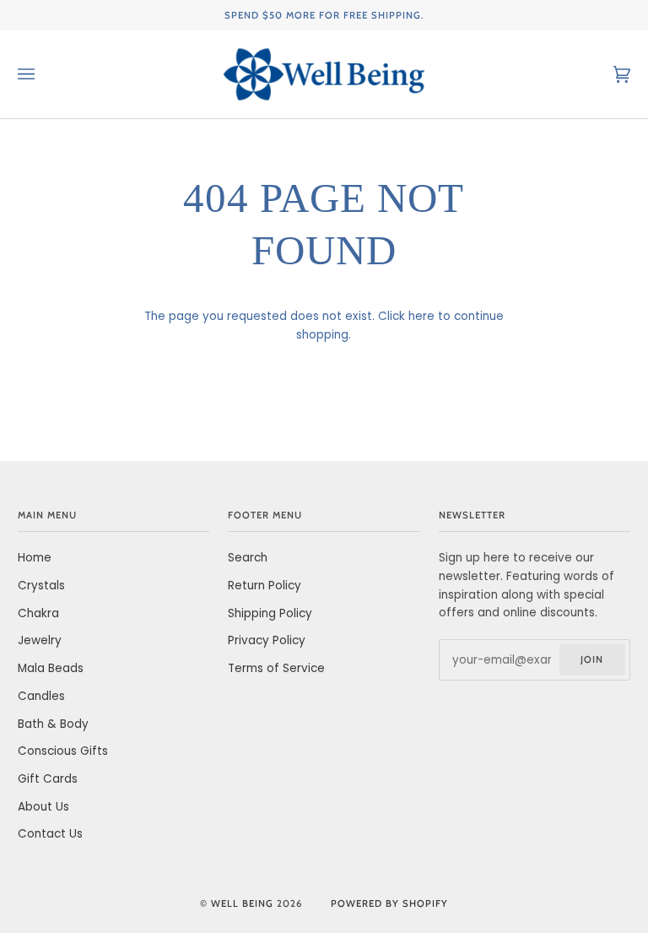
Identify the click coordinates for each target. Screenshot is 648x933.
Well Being (242, 903)
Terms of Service (276, 668)
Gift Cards (48, 779)
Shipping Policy (270, 613)
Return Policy (264, 586)
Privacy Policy (266, 640)
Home (34, 558)
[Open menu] (43, 74)
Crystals (41, 586)
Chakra (38, 613)
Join (591, 659)
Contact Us (50, 834)
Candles (41, 696)
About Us (43, 807)
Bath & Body (53, 724)
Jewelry (40, 640)
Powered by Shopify (389, 903)
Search (247, 558)
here (421, 316)
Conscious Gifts (63, 751)
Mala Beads (51, 668)
